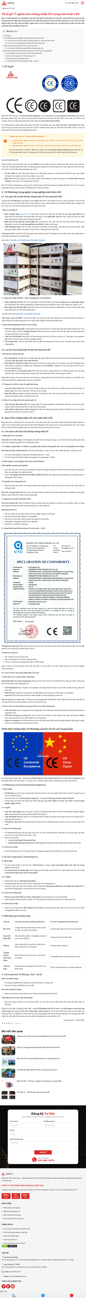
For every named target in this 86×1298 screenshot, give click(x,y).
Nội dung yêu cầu (16, 1139)
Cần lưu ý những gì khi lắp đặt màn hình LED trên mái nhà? (38, 1047)
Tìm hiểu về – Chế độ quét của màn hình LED (33, 1092)
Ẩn (15, 31)
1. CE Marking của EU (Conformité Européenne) (23, 53)
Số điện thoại (49, 1121)
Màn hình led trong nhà (11, 1208)
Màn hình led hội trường (12, 1215)
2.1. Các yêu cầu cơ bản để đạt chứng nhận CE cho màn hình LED (30, 41)
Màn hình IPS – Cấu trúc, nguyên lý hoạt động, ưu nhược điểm (39, 1081)
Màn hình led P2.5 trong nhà (13, 1219)
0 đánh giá (16, 1023)
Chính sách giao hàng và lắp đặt (15, 1232)
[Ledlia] (4, 3)
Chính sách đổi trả (10, 1240)
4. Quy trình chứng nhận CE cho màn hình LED (20, 46)
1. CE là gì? (7, 35)
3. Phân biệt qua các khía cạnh (17, 58)
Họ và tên (14, 1121)
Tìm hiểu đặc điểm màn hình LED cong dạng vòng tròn (37, 1070)
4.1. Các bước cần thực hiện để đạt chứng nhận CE (24, 48)
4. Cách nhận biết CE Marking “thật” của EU (22, 61)
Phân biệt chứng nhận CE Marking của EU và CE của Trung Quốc (27, 51)
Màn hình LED (26, 214)
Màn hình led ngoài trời (11, 1211)
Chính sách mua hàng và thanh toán (16, 1229)
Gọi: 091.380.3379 (71, 3)
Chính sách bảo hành (11, 1236)
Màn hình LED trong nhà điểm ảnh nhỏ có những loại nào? (38, 1059)
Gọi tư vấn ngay (46, 1159)
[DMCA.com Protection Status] (9, 1247)
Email (12, 1130)
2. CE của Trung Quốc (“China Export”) (20, 56)
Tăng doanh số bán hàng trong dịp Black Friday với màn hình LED (41, 1036)
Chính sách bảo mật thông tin (14, 1243)
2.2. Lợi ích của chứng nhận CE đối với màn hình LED (25, 43)
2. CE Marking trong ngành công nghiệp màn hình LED (23, 38)
